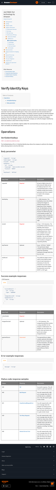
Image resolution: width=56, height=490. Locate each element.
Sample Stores (9, 60)
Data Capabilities (9, 56)
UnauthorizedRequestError (26, 403)
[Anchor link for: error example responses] (25, 356)
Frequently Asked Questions (11, 73)
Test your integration (10, 58)
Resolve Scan (11, 44)
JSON (4, 282)
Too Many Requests (25, 415)
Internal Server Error (25, 431)
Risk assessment (9, 49)
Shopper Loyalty (9, 25)
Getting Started (9, 21)
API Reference (10, 38)
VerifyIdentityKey (13, 40)
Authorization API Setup (12, 34)
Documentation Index (10, 71)
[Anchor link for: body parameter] (17, 151)
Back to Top (28, 447)
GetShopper (11, 42)
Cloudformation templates (11, 74)
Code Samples (10, 48)
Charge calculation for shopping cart (12, 52)
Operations (7, 98)
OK (20, 387)
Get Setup (9, 31)
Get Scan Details (12, 46)
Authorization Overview (11, 29)
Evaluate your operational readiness (10, 63)
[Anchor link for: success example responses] (27, 276)
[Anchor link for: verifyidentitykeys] (19, 138)
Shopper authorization (10, 27)
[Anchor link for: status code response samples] (30, 379)
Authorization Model (12, 36)
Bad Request (23, 392)
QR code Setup (10, 33)
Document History (9, 76)
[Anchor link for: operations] (16, 131)
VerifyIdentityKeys (11, 100)
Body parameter (11, 103)
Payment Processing (10, 55)
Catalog (7, 23)
